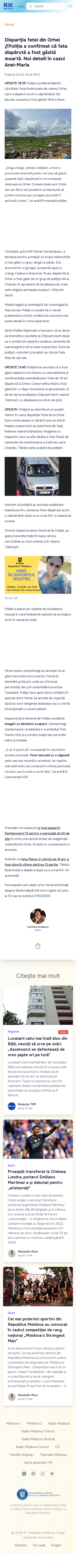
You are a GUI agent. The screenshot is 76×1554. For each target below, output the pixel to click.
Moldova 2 (34, 1423)
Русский (39, 1545)
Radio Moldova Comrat (32, 1447)
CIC (57, 1447)
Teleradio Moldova (53, 1455)
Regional (13, 1031)
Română (21, 1545)
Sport (11, 1165)
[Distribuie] (38, 945)
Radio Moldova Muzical (38, 1439)
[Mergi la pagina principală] (8, 6)
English (56, 1545)
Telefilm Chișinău (21, 1455)
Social (9, 24)
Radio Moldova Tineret (38, 1431)
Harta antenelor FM (38, 1463)
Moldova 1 (13, 1423)
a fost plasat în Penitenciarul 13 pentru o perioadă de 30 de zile (37, 833)
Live (20, 6)
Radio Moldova (59, 1423)
